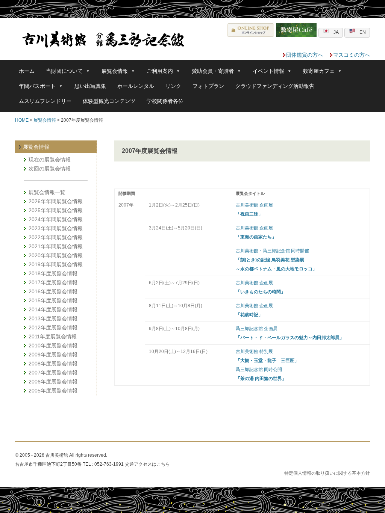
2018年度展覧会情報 (53, 273)
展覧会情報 (44, 120)
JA (336, 32)
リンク (173, 86)
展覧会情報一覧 (47, 192)
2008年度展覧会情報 (53, 364)
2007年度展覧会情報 (53, 373)
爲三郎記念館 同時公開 (259, 369)
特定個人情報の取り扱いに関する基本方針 (327, 473)
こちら (163, 464)
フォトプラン (208, 86)
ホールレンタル (135, 86)
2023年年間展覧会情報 (56, 228)
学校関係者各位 (165, 101)
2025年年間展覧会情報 (56, 210)
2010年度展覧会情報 (53, 346)
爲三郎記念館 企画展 (256, 328)
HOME (22, 120)
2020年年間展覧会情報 (56, 255)
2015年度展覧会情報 (53, 300)
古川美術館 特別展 (254, 351)
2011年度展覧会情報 (53, 336)
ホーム (27, 71)
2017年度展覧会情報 (53, 282)
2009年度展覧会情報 (53, 355)
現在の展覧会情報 (50, 160)
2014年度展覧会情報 (53, 309)
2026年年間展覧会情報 (56, 201)
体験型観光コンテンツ (109, 101)
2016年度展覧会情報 (53, 291)
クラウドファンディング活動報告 (274, 86)
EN (362, 32)
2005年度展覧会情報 (53, 391)
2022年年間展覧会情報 (56, 237)
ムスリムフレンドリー (45, 101)
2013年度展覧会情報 (53, 318)
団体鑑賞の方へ (304, 54)
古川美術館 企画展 (254, 205)
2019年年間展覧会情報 (56, 264)
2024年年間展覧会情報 (56, 219)
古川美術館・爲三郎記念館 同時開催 (272, 250)
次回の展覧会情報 (50, 169)
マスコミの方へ (351, 54)
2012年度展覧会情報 (53, 327)
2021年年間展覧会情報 (56, 246)
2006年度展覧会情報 (53, 382)
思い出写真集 (90, 86)
